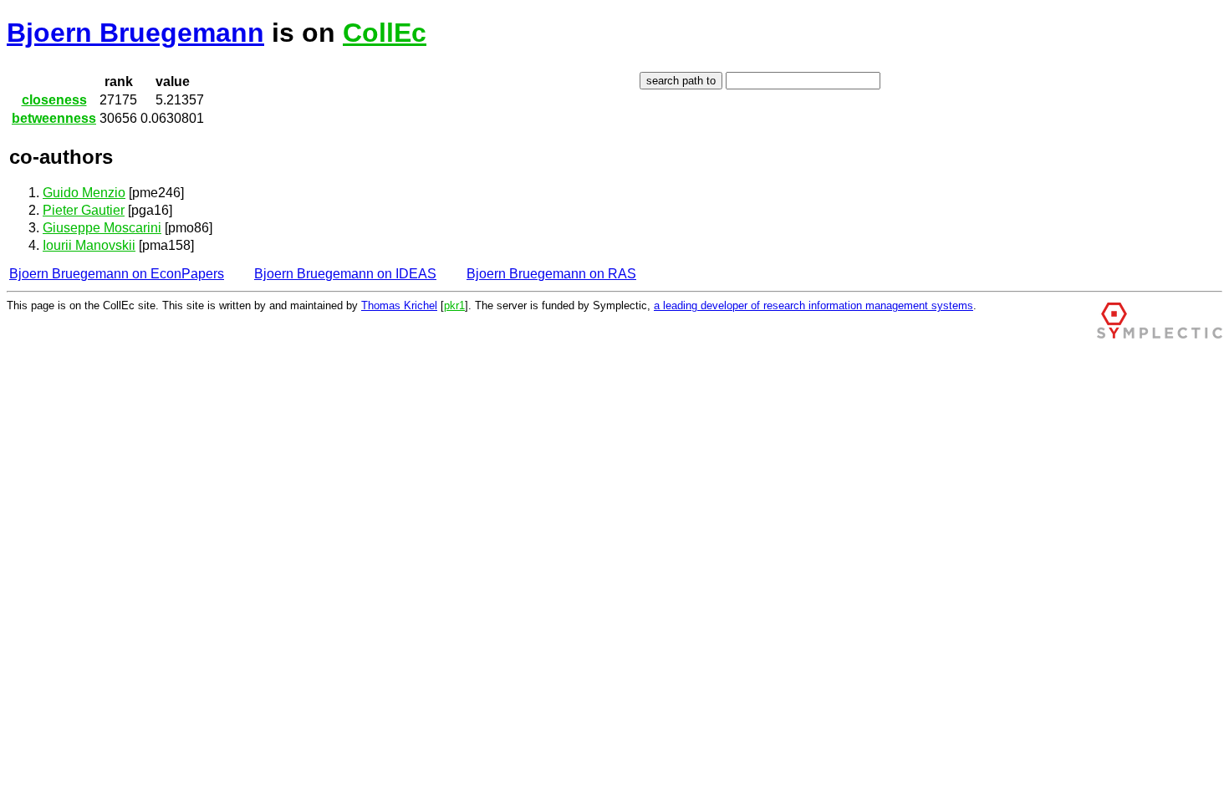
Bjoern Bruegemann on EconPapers (116, 274)
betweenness (54, 118)
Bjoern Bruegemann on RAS (551, 274)
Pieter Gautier (84, 210)
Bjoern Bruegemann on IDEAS (345, 274)
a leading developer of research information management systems (813, 305)
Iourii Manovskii (89, 245)
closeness (54, 100)
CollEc (384, 33)
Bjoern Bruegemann (135, 33)
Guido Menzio (84, 193)
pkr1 (454, 305)
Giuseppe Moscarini (102, 228)
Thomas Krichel (399, 305)
